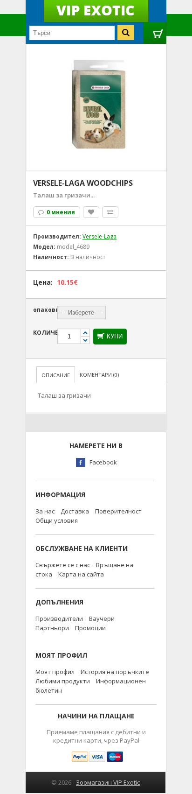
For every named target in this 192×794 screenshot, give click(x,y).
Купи (115, 336)
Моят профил (55, 672)
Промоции (90, 628)
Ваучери (102, 618)
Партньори (52, 628)
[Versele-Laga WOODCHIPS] (96, 55)
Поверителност (118, 511)
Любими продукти (62, 681)
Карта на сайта (81, 574)
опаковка (44, 310)
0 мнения (60, 212)
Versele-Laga (99, 236)
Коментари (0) (99, 374)
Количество (44, 333)
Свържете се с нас (62, 565)
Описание (55, 375)
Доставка (75, 511)
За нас (45, 511)
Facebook (103, 462)
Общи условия (56, 520)
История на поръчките (115, 672)
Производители (59, 618)
